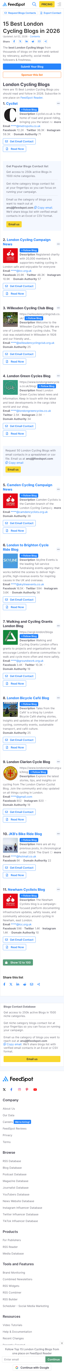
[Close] (62, 1343)
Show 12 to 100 (20, 962)
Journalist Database (16, 1187)
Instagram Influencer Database (22, 1207)
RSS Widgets (11, 1286)
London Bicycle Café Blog (28, 698)
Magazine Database (15, 1181)
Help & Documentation (17, 1331)
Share (6, 41)
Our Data (8, 1115)
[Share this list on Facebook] (14, 41)
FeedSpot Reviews (14, 1128)
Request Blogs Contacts (22, 12)
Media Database (13, 1253)
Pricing (46, 4)
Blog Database (12, 1167)
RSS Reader (10, 1247)
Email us (14, 224)
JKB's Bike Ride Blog (25, 834)
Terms (7, 1142)
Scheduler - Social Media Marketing (26, 1306)
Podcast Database (14, 1174)
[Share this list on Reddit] (33, 41)
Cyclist (12, 103)
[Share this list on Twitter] (20, 41)
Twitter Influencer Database (20, 1214)
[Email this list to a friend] (39, 41)
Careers (16, 1122)
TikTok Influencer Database (20, 1221)
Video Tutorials (12, 1325)
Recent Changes (13, 1338)
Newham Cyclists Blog (26, 890)
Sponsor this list (32, 74)
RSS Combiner (12, 1292)
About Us (9, 1108)
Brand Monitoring (14, 1272)
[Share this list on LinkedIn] (27, 41)
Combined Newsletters (17, 1279)
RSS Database (12, 1161)
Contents (35, 36)
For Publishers (12, 1240)
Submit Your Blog (32, 66)
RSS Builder (10, 1299)
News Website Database (18, 1201)
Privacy (7, 1135)
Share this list (13, 977)
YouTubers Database (16, 1194)
